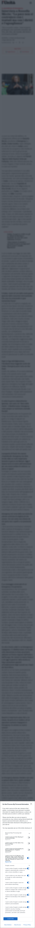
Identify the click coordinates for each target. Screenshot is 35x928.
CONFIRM (10, 918)
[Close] (31, 804)
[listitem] (17, 833)
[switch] (28, 837)
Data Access (17, 924)
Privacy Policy (27, 924)
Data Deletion (8, 924)
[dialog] (17, 864)
